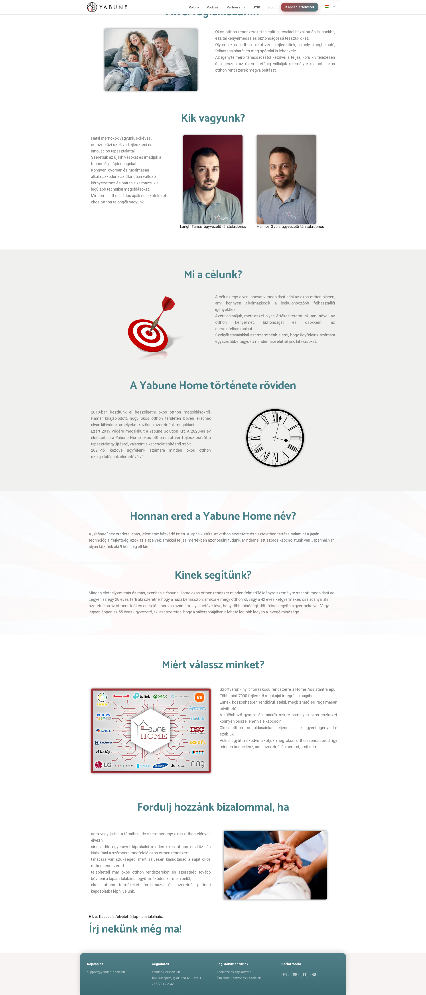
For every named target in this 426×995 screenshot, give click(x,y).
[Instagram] (285, 974)
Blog (271, 7)
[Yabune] (107, 7)
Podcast (213, 7)
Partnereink (236, 7)
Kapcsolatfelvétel (299, 7)
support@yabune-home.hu (106, 972)
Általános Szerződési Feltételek (239, 978)
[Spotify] (314, 974)
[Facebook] (304, 974)
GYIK (256, 7)
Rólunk (194, 7)
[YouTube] (295, 974)
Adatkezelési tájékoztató (234, 972)
